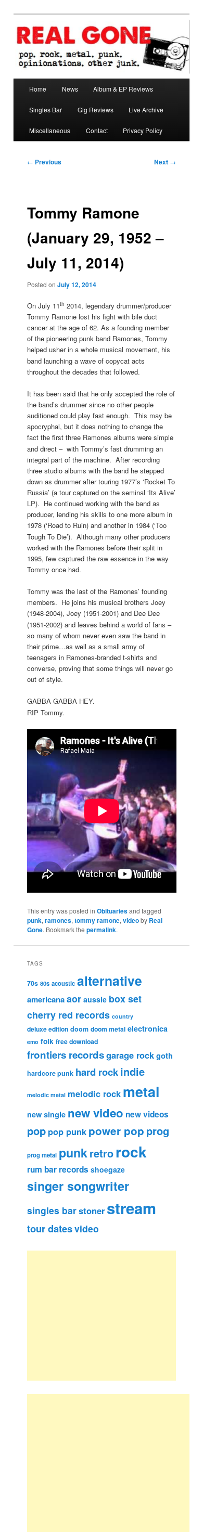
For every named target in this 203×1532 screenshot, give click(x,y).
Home (37, 88)
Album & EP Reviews (123, 88)
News (70, 88)
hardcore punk (50, 1073)
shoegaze (108, 1169)
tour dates (49, 1228)
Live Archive (146, 109)
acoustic (63, 983)
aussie (95, 999)
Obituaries (112, 911)
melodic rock (94, 1093)
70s (32, 983)
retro (101, 1153)
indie (132, 1071)
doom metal (108, 1029)
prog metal (42, 1155)
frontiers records (65, 1055)
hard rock (96, 1072)
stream (131, 1208)
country (122, 1016)
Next (165, 161)
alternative (109, 980)
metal (141, 1091)
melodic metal (46, 1095)
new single (46, 1114)
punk (34, 920)
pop (36, 1130)
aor (74, 999)
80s (44, 983)
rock (131, 1151)
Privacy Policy (142, 130)
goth (164, 1055)
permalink (101, 929)
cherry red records (68, 1014)
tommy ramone (97, 920)
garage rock (130, 1055)
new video (95, 1112)
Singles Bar (45, 109)
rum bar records (57, 1169)
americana (46, 999)
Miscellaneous (49, 130)
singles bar (52, 1210)
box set (125, 998)
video (131, 920)
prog (157, 1130)
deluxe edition (47, 1029)
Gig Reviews (95, 109)
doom (79, 1029)
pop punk (67, 1131)
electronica (148, 1028)
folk (47, 1041)
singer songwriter (78, 1185)
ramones (58, 920)
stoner (92, 1210)
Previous (44, 161)
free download (77, 1041)
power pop (116, 1130)
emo (33, 1042)
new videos (147, 1114)
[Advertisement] (113, 1316)
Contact (97, 130)
